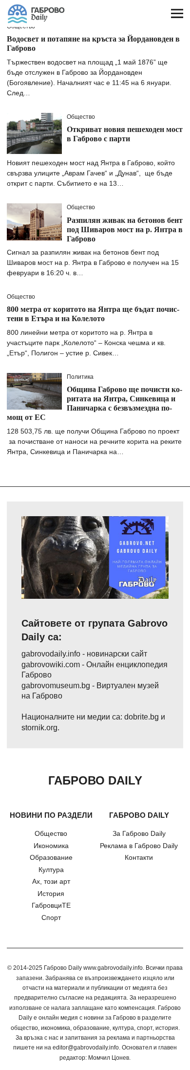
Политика (80, 376)
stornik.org (39, 727)
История (51, 893)
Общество (81, 116)
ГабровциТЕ (51, 905)
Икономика (51, 846)
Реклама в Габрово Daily (139, 846)
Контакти (139, 857)
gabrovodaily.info (50, 654)
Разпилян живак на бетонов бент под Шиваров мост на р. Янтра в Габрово (125, 229)
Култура (51, 869)
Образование (51, 857)
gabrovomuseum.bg (55, 685)
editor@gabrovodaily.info (86, 1047)
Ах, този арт (51, 881)
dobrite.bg (141, 717)
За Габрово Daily (139, 833)
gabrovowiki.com (50, 664)
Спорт (51, 917)
